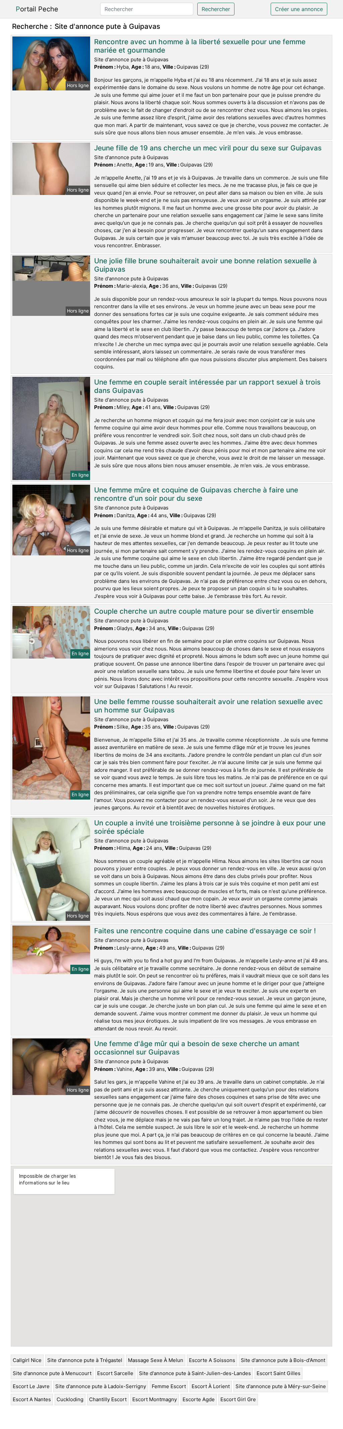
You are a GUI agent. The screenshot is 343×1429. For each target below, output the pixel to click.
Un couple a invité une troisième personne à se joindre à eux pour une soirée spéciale (210, 827)
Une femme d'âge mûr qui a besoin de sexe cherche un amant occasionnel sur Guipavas (196, 1047)
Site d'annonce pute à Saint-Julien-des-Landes (195, 1373)
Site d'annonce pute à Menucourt (52, 1373)
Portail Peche (37, 9)
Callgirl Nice (27, 1360)
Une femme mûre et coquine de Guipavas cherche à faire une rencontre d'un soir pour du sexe (196, 494)
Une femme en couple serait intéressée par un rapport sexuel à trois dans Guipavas (207, 386)
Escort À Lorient (211, 1386)
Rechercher (216, 9)
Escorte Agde (199, 1399)
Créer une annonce (299, 9)
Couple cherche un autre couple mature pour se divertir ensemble (204, 611)
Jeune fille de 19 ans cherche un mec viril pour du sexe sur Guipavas (208, 148)
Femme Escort (169, 1386)
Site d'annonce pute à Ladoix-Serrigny (100, 1386)
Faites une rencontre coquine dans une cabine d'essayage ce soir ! (205, 931)
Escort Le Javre (31, 1386)
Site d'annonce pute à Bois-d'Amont (283, 1360)
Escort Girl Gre (238, 1399)
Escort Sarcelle (115, 1373)
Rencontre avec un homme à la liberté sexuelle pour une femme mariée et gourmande (199, 46)
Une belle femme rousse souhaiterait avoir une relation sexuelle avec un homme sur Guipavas (208, 705)
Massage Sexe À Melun (155, 1360)
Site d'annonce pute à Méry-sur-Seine (280, 1386)
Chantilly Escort (108, 1399)
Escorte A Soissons (212, 1360)
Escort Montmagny (154, 1399)
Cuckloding (70, 1399)
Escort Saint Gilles (278, 1373)
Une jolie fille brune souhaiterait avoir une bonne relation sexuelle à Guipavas (205, 265)
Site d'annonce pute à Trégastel (84, 1360)
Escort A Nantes (32, 1399)
